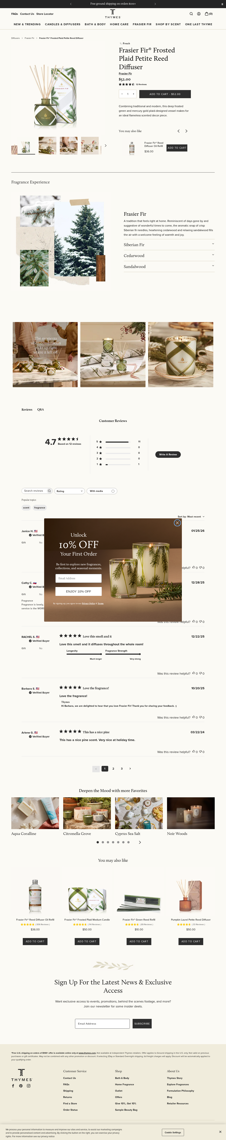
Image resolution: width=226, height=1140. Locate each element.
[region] (113, 1132)
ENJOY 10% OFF (78, 591)
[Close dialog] (177, 523)
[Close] (220, 1132)
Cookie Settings (173, 1132)
